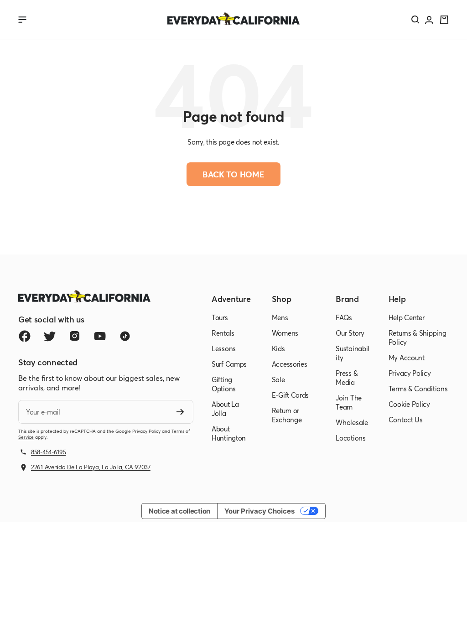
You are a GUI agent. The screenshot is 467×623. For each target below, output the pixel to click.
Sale (278, 379)
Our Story (350, 332)
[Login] (429, 20)
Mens (280, 317)
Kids (278, 348)
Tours (220, 317)
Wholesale (352, 422)
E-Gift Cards (290, 395)
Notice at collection (179, 511)
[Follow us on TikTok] (124, 335)
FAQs (344, 317)
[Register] (180, 412)
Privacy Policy (146, 431)
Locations (350, 437)
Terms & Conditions (418, 388)
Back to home (233, 174)
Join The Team (349, 402)
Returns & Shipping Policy (417, 337)
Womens (285, 332)
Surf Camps (229, 364)
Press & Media (347, 378)
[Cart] (444, 20)
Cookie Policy (409, 404)
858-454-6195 (48, 452)
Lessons (224, 348)
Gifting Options (224, 384)
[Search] (415, 20)
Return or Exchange (287, 415)
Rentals (223, 332)
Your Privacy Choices (259, 511)
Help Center (407, 317)
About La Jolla (225, 409)
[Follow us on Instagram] (74, 335)
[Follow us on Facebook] (24, 335)
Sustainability (352, 353)
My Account (407, 357)
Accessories (289, 364)
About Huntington (229, 433)
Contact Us (406, 419)
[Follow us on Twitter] (49, 335)
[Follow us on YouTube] (99, 335)
